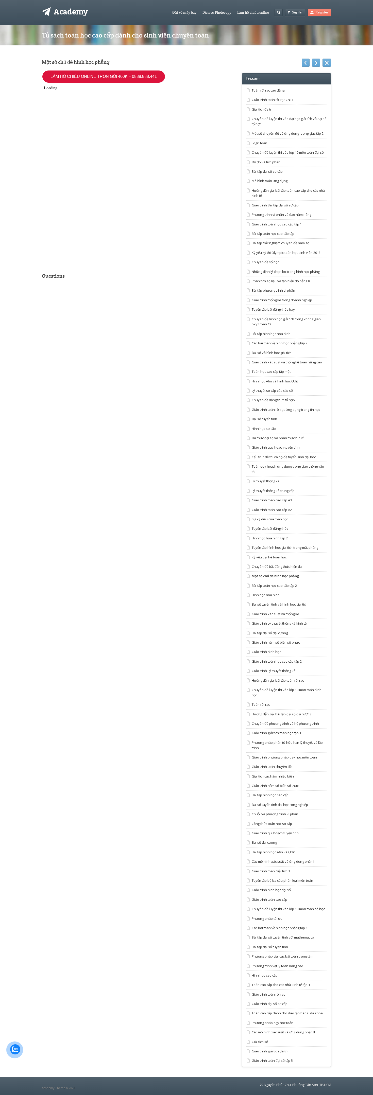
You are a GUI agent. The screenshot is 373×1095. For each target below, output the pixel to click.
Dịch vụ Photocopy (216, 12)
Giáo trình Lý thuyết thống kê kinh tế (279, 623)
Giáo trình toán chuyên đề (272, 766)
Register (322, 12)
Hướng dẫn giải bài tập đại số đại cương (281, 714)
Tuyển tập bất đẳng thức (270, 528)
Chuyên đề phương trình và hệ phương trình (285, 723)
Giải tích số (260, 1041)
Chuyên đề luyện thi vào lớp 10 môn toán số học (288, 909)
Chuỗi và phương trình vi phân (275, 814)
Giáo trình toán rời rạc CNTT (273, 99)
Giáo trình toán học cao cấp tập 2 (277, 661)
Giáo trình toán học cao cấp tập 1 (277, 224)
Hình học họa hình (266, 595)
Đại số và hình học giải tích (272, 352)
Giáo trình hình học (266, 651)
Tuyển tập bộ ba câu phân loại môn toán (282, 880)
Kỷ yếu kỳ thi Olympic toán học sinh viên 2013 (286, 252)
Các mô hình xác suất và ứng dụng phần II (283, 1032)
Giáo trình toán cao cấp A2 (272, 509)
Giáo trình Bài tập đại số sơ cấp (275, 205)
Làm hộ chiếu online (253, 12)
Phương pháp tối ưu (267, 918)
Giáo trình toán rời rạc (268, 994)
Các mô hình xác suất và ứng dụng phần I (283, 861)
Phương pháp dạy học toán (272, 1022)
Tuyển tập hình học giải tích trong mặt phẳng (285, 547)
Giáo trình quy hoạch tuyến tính (276, 447)
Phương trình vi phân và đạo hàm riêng (281, 214)
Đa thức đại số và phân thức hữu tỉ (278, 438)
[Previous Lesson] (306, 63)
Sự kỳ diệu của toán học (270, 519)
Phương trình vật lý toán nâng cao (277, 966)
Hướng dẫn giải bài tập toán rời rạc (278, 680)
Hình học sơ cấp (264, 428)
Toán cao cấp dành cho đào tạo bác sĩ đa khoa (287, 1013)
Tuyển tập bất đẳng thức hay (273, 309)
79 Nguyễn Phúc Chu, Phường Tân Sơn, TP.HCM (295, 1084)
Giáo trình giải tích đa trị (269, 1051)
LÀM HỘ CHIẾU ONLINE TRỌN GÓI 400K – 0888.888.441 (103, 76)
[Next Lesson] (316, 63)
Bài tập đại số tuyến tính (270, 947)
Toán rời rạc (261, 704)
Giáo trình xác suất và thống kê (275, 614)
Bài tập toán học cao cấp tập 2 (274, 585)
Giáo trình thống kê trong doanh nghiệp (282, 300)
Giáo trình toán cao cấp (269, 899)
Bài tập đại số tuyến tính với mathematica (283, 937)
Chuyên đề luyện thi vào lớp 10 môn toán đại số (288, 152)
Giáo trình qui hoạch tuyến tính (275, 833)
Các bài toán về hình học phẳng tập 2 (280, 343)
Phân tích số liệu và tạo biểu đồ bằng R (281, 281)
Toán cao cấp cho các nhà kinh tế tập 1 (281, 984)
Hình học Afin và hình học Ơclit (275, 381)
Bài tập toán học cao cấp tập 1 (274, 233)
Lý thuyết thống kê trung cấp (273, 490)
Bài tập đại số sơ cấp (267, 171)
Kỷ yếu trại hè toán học (269, 557)
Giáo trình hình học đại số (271, 890)
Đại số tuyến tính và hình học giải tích (280, 604)
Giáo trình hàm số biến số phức (276, 642)
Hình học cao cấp (265, 975)
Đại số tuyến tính (264, 419)
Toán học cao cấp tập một (271, 371)
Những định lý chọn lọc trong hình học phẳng (286, 271)
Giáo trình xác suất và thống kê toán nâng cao (287, 362)
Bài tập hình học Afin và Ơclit (273, 852)
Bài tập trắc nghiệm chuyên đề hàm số (280, 243)
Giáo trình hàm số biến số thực (275, 785)
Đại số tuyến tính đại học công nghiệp (280, 804)
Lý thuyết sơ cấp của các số (272, 390)
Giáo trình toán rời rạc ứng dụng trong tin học (286, 409)
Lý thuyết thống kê (266, 481)
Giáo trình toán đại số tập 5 (272, 1060)
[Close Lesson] (327, 63)
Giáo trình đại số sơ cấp (269, 1003)
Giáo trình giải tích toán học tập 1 (276, 733)
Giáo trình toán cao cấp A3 (272, 500)
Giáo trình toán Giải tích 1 (271, 871)
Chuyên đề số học (265, 262)
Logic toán (259, 143)
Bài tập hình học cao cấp (270, 795)
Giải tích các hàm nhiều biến (273, 776)
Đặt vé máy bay (184, 12)
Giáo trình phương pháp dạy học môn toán (284, 757)
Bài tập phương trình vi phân (273, 290)
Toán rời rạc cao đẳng (268, 90)
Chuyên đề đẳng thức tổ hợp (273, 400)
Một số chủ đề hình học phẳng (275, 576)
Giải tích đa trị (262, 109)
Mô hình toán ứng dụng (269, 181)
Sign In (297, 12)
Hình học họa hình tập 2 (270, 538)
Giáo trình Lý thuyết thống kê (274, 670)
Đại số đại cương (264, 842)
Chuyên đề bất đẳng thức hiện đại (277, 566)
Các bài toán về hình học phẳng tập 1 (280, 928)
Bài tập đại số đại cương (270, 633)
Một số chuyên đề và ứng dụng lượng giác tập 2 (288, 133)
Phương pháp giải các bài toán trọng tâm (282, 956)
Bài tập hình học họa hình (271, 333)
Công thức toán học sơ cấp (272, 823)
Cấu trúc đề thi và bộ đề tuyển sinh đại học (284, 457)
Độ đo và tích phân (266, 162)
